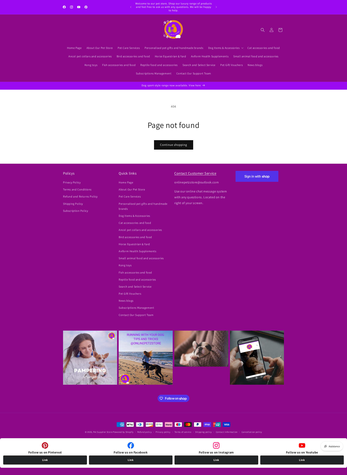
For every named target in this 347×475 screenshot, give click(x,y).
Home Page (126, 182)
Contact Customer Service (195, 173)
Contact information (227, 432)
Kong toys (125, 265)
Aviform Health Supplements (137, 251)
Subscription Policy (75, 211)
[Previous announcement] (130, 7)
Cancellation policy (252, 432)
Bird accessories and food (135, 237)
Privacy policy (163, 432)
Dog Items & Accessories (134, 216)
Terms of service (183, 432)
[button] (225, 48)
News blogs (126, 301)
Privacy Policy (72, 182)
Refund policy (144, 432)
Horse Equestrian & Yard (134, 244)
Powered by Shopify (123, 432)
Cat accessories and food (135, 223)
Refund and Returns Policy (80, 196)
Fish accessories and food (135, 272)
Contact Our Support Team (136, 315)
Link (45, 460)
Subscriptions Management (136, 308)
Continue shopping (173, 145)
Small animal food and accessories (141, 258)
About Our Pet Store (132, 189)
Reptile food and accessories (137, 279)
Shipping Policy (73, 204)
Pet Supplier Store (102, 432)
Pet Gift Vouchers (130, 293)
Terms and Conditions (77, 189)
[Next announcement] (216, 7)
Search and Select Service (135, 286)
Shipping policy (203, 432)
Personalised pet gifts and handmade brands (143, 206)
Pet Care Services (130, 196)
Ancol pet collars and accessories (140, 230)
